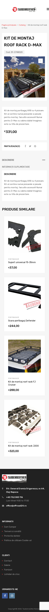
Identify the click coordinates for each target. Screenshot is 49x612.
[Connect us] (5, 595)
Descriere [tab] (8, 160)
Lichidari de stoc (12, 574)
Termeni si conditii (12, 531)
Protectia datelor (12, 536)
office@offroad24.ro (16, 505)
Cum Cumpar (10, 527)
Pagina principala (9, 25)
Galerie (7, 565)
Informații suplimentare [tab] (16, 167)
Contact (8, 561)
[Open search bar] (35, 9)
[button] (40, 60)
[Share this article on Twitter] (30, 146)
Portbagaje (13, 259)
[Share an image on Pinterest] (34, 146)
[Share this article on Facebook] (25, 146)
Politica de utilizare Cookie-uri (18, 540)
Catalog (22, 25)
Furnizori (8, 569)
